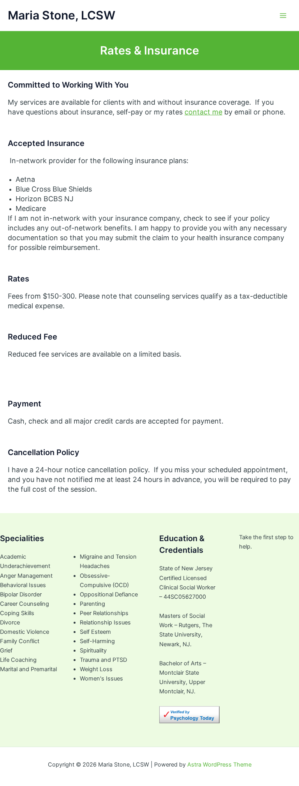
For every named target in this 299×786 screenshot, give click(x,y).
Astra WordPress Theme (219, 764)
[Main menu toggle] (283, 15)
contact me (203, 112)
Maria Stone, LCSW (61, 15)
